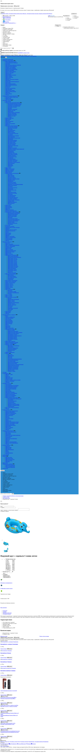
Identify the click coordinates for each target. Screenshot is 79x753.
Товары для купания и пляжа (12, 423)
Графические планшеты (11, 68)
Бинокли (8, 446)
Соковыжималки (12, 158)
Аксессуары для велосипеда (12, 410)
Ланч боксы (8, 167)
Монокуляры (8, 447)
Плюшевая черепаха (12, 336)
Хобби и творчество (10, 352)
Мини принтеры (9, 77)
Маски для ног (11, 300)
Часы (4, 456)
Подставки (8, 82)
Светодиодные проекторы (14, 219)
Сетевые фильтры (12, 195)
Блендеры (10, 129)
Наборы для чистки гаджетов (12, 79)
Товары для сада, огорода (11, 229)
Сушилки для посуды (12, 160)
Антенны (8, 63)
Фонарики (10, 224)
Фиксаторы (8, 426)
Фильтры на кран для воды (14, 162)
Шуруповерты (11, 203)
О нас (31, 56)
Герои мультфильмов (10, 316)
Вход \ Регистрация (4, 746)
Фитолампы (8, 232)
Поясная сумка (9, 378)
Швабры (8, 235)
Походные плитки (12, 192)
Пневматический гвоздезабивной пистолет (9, 732)
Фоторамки (8, 234)
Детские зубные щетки (13, 347)
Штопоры (10, 164)
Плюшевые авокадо (12, 337)
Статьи (5, 741)
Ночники (10, 217)
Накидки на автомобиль (11, 395)
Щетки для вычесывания (11, 441)
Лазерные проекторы (10, 467)
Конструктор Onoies (12, 363)
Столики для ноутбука (10, 88)
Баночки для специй (12, 127)
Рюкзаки (8, 382)
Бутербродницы (11, 130)
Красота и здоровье (7, 241)
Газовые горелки (12, 177)
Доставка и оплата (7, 613)
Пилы (9, 190)
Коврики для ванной (12, 109)
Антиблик (8, 389)
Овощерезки (11, 151)
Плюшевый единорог (13, 339)
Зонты (7, 375)
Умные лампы (11, 221)
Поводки (8, 439)
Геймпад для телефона (10, 67)
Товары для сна (9, 286)
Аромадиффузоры (10, 118)
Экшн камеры (9, 93)
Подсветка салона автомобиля (12, 407)
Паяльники (10, 188)
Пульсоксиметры (12, 276)
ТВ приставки (9, 89)
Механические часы (10, 459)
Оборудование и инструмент (12, 397)
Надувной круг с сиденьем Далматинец (9, 644)
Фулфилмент (26, 56)
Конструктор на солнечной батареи (15, 364)
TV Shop (5, 372)
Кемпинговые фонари (13, 214)
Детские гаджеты (9, 318)
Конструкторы (9, 323)
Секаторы (10, 194)
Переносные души (12, 189)
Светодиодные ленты (13, 218)
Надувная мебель (9, 171)
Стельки (10, 307)
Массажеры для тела (12, 261)
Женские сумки (9, 374)
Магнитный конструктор (13, 365)
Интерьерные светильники (14, 213)
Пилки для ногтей (12, 304)
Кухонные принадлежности (12, 125)
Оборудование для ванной (14, 112)
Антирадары (8, 391)
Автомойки (10, 399)
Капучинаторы (11, 136)
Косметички (8, 252)
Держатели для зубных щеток (14, 104)
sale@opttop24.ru (13, 743)
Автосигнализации (12, 400)
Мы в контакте (3, 607)
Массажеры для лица (12, 259)
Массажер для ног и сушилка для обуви (8, 706)
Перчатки (8, 208)
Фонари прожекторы (12, 223)
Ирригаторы (8, 248)
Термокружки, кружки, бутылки (13, 227)
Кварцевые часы (9, 458)
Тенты (7, 419)
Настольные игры (10, 328)
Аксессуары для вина (12, 126)
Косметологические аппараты (14, 257)
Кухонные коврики (12, 141)
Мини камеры (9, 76)
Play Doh (10, 356)
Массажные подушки (12, 267)
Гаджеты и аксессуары (8, 60)
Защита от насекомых (10, 123)
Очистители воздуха (12, 187)
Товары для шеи (9, 287)
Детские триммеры (12, 349)
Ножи (7, 450)
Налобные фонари (10, 449)
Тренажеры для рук (12, 270)
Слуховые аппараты (12, 277)
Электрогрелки (9, 238)
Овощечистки (11, 152)
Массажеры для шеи (12, 262)
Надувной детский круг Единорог (7, 670)
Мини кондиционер (10, 168)
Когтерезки (8, 433)
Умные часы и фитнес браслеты (10, 95)
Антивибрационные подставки (15, 103)
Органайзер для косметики (11, 280)
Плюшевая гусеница (12, 334)
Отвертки (10, 186)
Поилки (7, 440)
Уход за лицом (9, 295)
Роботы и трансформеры (11, 343)
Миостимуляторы (12, 268)
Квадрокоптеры (9, 322)
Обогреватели (9, 172)
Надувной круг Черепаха (6, 661)
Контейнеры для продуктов (14, 137)
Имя (1, 506)
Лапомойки (8, 434)
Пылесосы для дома (12, 193)
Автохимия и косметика (11, 388)
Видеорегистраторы (10, 392)
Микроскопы (8, 73)
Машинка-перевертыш (13, 367)
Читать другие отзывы (44, 636)
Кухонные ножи (11, 142)
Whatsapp (29, 743)
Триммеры (8, 288)
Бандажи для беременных (13, 345)
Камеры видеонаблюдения (11, 69)
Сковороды (10, 157)
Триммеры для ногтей (13, 308)
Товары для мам (9, 344)
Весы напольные (9, 244)
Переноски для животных (11, 438)
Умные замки (11, 200)
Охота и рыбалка (6, 445)
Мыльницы (10, 111)
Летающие (8, 325)
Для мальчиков (9, 320)
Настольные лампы (12, 216)
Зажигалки (8, 122)
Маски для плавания (10, 414)
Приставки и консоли (10, 341)
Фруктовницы (11, 163)
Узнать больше (3, 648)
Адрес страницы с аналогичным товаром (9, 510)
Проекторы (8, 86)
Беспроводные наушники (11, 66)
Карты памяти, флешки (11, 71)
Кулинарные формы (12, 140)
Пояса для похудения (10, 282)
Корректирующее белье (11, 250)
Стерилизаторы (11, 196)
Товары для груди (9, 284)
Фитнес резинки (9, 427)
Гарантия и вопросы (16, 56)
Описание (5, 610)
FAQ (19, 741)
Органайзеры (9, 206)
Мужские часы (9, 460)
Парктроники (11, 406)
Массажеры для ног (12, 260)
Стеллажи (8, 225)
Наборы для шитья (10, 169)
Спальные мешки (9, 418)
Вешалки (8, 120)
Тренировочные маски (10, 425)
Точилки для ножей (12, 161)
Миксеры (10, 146)
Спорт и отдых (6, 409)
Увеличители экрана (10, 90)
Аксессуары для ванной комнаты (13, 102)
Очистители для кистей (11, 281)
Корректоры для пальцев (13, 299)
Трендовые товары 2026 (8, 59)
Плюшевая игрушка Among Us (14, 335)
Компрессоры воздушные (13, 404)
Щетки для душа (11, 115)
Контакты (34, 56)
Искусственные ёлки (10, 466)
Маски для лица (9, 253)
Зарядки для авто (12, 403)
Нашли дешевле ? (6, 577)
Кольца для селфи (9, 72)
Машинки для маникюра (13, 302)
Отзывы (22, 56)
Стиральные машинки (13, 197)
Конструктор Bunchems (13, 362)
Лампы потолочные (12, 215)
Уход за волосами (9, 289)
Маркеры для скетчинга (13, 366)
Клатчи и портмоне (10, 381)
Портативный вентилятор (11, 84)
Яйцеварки (10, 165)
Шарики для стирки (12, 114)
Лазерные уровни (12, 182)
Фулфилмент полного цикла (6, 588)
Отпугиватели (9, 436)
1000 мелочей (6, 455)
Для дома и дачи (6, 100)
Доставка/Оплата (7, 56)
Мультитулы (8, 448)
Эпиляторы (8, 311)
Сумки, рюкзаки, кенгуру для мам (13, 379)
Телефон (2, 507)
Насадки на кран (11, 150)
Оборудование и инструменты (12, 173)
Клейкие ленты (11, 179)
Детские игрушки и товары (9, 314)
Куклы (7, 324)
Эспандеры (8, 428)
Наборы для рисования (13, 368)
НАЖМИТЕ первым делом (23, 52)
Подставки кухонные (12, 154)
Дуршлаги (10, 134)
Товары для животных (8, 430)
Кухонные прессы (12, 143)
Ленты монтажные (12, 183)
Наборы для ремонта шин (13, 405)
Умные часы (8, 98)
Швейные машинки (12, 202)
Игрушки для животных (11, 431)
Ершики (10, 108)
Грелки (9, 298)
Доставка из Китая (24, 741)
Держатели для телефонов (11, 393)
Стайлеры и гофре (12, 291)
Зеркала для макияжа (10, 246)
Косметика (8, 312)
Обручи (7, 416)
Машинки (8, 326)
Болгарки (10, 174)
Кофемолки (10, 181)
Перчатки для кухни (12, 153)
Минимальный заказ (7, 612)
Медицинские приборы (11, 273)
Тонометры (10, 279)
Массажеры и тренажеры (11, 255)
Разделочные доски (12, 156)
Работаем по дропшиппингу (6, 582)
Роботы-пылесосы (10, 209)
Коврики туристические (11, 413)
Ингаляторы (11, 274)
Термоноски (8, 420)
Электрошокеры (9, 452)
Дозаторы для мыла (12, 107)
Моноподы (8, 78)
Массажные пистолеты (13, 266)
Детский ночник (11, 361)
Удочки (7, 451)
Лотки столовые (11, 144)
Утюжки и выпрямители (13, 292)
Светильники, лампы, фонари (12, 211)
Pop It (7, 315)
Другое (7, 94)
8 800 (51, 15)
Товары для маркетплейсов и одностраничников (13, 495)
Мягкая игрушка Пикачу (13, 333)
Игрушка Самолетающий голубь (7, 724)
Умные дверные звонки (11, 91)
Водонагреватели (9, 121)
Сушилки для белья (12, 198)
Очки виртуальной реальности (12, 81)
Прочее (10, 340)
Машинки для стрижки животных (13, 435)
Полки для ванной (12, 113)
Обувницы (8, 205)
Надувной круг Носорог (5, 653)
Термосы (8, 228)
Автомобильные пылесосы (11, 386)
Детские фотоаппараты (13, 360)
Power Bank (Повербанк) (11, 61)
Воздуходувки (11, 176)
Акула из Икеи (11, 330)
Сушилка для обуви (10, 226)
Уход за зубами (9, 294)
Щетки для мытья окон (11, 237)
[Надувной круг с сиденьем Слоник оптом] (17, 540)
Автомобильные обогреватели (14, 398)
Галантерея (5, 373)
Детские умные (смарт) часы (12, 97)
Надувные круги (9, 415)
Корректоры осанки (10, 251)
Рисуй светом (11, 370)
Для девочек (8, 319)
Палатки (8, 417)
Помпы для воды (12, 155)
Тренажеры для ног (12, 269)
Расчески (10, 290)
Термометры (11, 278)
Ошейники (8, 437)
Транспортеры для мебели (13, 199)
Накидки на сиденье (10, 396)
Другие (10, 116)
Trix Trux (10, 357)
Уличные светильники (13, 220)
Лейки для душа (11, 110)
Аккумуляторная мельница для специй (8, 690)
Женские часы (9, 457)
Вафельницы (11, 131)
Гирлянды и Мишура (10, 465)
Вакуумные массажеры (13, 256)
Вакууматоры (11, 175)
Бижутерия (5, 462)
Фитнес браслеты (9, 99)
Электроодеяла (9, 239)
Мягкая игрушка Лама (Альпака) (15, 332)
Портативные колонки (10, 83)
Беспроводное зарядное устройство (13, 65)
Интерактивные (9, 321)
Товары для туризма (10, 424)
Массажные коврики (12, 263)
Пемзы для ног (11, 303)
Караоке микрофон (10, 70)
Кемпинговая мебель (10, 412)
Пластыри (10, 305)
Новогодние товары (7, 463)
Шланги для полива (10, 236)
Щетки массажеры (12, 272)
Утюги (7, 231)
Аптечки (8, 242)
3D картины (8, 101)
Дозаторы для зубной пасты (14, 105)
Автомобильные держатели (12, 62)
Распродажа (5, 468)
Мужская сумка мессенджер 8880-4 (7, 698)
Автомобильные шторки (11, 387)
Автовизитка (8, 384)
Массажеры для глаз (12, 258)
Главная (2, 56)
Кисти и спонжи (9, 249)
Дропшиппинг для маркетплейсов (35, 741)
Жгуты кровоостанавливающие (12, 245)
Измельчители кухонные (13, 135)
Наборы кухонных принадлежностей (16, 148)
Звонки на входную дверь (13, 178)
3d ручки (10, 354)
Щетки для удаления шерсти (12, 442)
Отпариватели (9, 207)
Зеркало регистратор (10, 394)
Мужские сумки (9, 377)
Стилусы (8, 87)
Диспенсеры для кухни (13, 133)
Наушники (8, 80)
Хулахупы (10, 271)
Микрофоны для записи (11, 74)
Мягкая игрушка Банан (13, 331)
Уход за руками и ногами (11, 297)
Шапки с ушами (11, 371)
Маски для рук (11, 301)
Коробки (8, 461)
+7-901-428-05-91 (5, 743)
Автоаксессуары (6, 383)
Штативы (8, 92)
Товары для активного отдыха (12, 421)
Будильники (8, 119)
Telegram (34, 743)
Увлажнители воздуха (10, 230)
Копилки (8, 124)
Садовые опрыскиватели (11, 210)
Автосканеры (11, 402)
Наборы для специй (12, 147)
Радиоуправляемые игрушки (12, 342)
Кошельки (8, 376)
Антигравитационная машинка (15, 358)
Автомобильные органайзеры (12, 385)
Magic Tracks (11, 355)
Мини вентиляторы (12, 185)
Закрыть (2, 12)
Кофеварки (10, 139)
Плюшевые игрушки (10, 329)
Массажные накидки (12, 265)
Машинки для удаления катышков (15, 184)
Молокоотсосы (11, 350)
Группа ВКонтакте (22, 743)
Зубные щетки (9, 247)
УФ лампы (10, 309)
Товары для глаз (9, 283)
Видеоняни (10, 346)
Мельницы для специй (13, 145)
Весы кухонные (11, 132)
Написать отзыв (3, 636)
